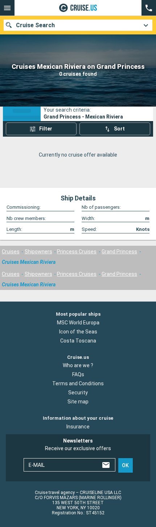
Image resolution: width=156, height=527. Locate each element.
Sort (119, 129)
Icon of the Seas (78, 332)
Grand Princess (119, 251)
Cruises (11, 251)
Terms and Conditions (78, 384)
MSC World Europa (78, 322)
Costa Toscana (78, 341)
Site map (78, 402)
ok (125, 465)
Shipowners (38, 251)
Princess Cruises (77, 251)
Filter (45, 129)
